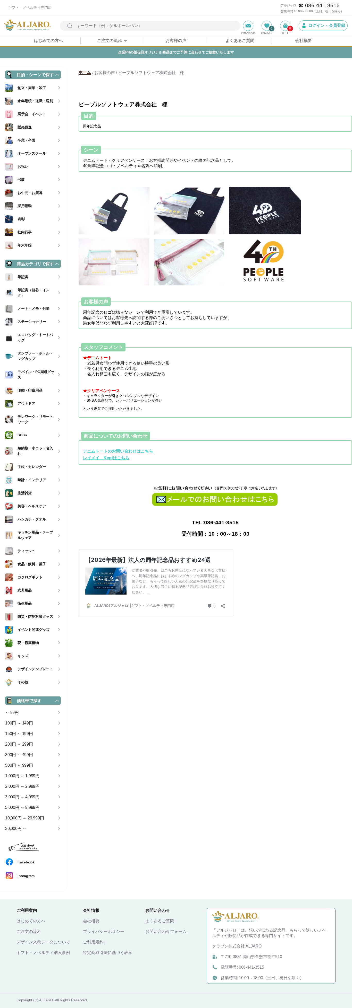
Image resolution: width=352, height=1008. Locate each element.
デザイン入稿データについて (43, 942)
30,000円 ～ (16, 828)
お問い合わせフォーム (166, 931)
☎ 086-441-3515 (319, 5)
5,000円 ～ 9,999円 (22, 807)
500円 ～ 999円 (19, 765)
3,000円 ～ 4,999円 (22, 797)
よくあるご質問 (239, 40)
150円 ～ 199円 (19, 733)
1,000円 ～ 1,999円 (22, 776)
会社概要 (303, 40)
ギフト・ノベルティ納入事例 (43, 952)
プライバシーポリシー (103, 931)
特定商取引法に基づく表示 (107, 952)
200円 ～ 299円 (19, 744)
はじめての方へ (48, 40)
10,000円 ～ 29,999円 (24, 818)
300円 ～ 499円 (19, 755)
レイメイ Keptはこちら (106, 457)
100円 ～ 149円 (19, 723)
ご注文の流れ (109, 40)
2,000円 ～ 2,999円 (22, 786)
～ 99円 (12, 712)
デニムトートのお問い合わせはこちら (118, 451)
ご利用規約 (93, 942)
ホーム (85, 72)
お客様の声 (176, 40)
